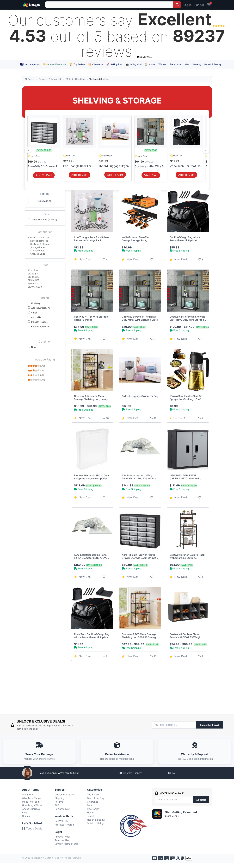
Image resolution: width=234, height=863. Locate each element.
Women (162, 64)
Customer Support (65, 794)
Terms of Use (62, 840)
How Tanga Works (32, 805)
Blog (24, 812)
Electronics (175, 64)
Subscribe (200, 799)
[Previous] (28, 149)
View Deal (150, 175)
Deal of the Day (95, 798)
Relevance (45, 201)
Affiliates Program (65, 824)
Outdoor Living (95, 823)
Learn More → (172, 816)
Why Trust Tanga (31, 798)
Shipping (60, 798)
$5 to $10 (33, 270)
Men (187, 64)
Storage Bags (37, 250)
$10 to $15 (33, 273)
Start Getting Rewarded (181, 812)
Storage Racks (37, 247)
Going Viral (133, 64)
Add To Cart (44, 175)
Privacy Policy (62, 836)
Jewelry (197, 64)
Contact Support (132, 772)
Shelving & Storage (40, 244)
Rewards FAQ (62, 808)
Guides (26, 816)
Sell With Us (61, 821)
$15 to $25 (33, 277)
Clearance (95, 64)
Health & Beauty (212, 64)
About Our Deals (31, 808)
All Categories (32, 64)
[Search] (177, 4)
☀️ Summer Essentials (54, 64)
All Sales (29, 79)
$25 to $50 (33, 280)
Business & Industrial (50, 79)
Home (150, 64)
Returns (59, 801)
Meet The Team (31, 801)
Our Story (27, 794)
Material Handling (75, 79)
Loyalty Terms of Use (66, 843)
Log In (187, 5)
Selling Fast (114, 64)
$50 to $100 (34, 283)
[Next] (205, 149)
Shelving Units (37, 254)
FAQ (174, 772)
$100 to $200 (35, 287)
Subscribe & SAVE (209, 725)
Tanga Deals (34, 828)
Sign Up (199, 5)
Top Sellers (77, 64)
